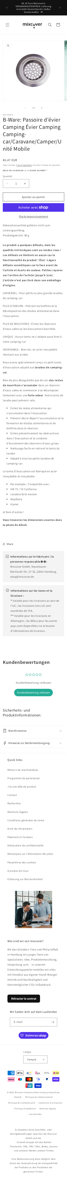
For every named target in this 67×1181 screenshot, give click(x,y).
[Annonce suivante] (60, 8)
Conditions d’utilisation (50, 1102)
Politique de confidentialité (21, 1102)
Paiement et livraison (20, 837)
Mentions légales (17, 812)
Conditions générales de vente (25, 820)
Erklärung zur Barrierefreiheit (25, 879)
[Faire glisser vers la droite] (42, 108)
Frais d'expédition (24, 165)
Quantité (7, 176)
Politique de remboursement (39, 1097)
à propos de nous (18, 870)
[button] (7, 25)
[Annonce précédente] (7, 8)
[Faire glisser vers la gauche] (25, 108)
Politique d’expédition (25, 1108)
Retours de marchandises (22, 770)
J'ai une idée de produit (21, 786)
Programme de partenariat (23, 778)
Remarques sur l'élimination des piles (30, 853)
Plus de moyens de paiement (33, 216)
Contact (12, 795)
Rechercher (14, 803)
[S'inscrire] (53, 1022)
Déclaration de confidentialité (25, 845)
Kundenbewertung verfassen (33, 692)
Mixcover (19, 1092)
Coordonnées (35, 1114)
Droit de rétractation (20, 828)
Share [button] (10, 544)
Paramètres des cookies (21, 862)
